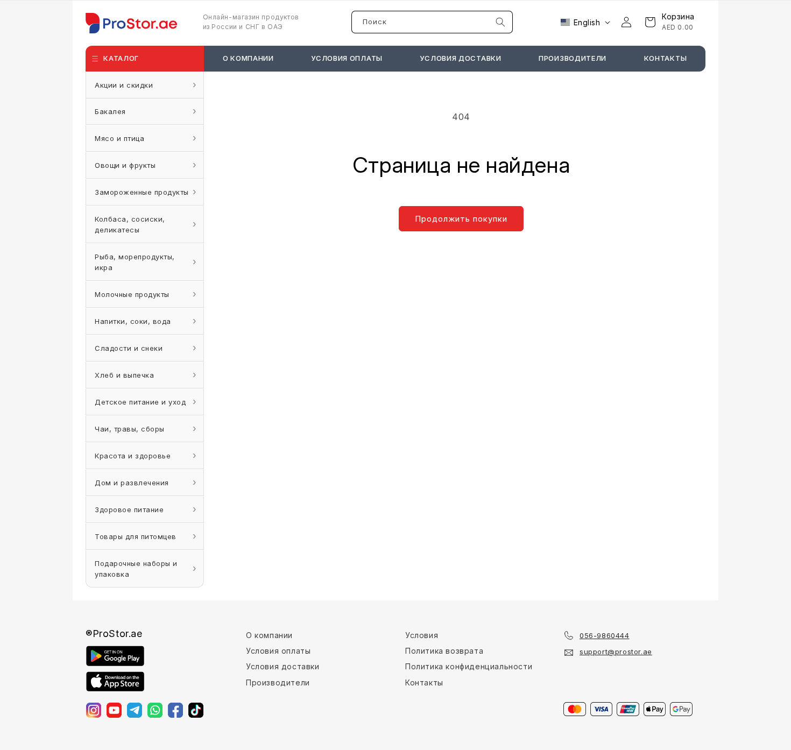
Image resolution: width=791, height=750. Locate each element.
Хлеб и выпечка (124, 375)
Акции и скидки (124, 85)
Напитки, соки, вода (133, 321)
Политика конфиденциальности (468, 666)
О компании (269, 635)
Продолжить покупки (461, 219)
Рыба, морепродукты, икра (135, 262)
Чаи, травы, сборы (130, 428)
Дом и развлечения (132, 482)
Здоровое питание (129, 509)
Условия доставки (283, 666)
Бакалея (110, 111)
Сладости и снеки (129, 348)
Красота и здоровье (133, 455)
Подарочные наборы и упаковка (136, 568)
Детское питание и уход (140, 402)
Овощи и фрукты (125, 165)
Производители (278, 682)
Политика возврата (444, 650)
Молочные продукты (132, 294)
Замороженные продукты (142, 192)
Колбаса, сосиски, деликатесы (130, 224)
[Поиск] (500, 22)
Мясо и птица (119, 138)
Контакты (424, 682)
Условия (421, 635)
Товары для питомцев (135, 536)
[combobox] (432, 22)
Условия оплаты (278, 650)
